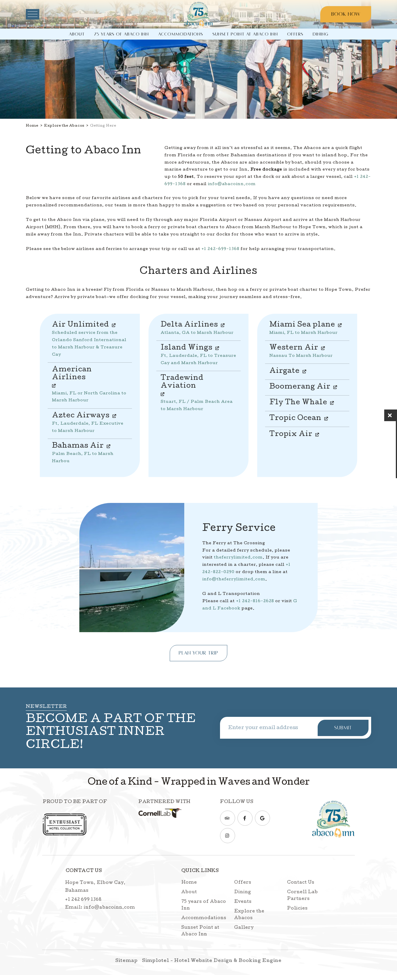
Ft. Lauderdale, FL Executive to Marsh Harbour (88, 423)
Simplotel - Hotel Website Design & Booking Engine (212, 961)
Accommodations (180, 34)
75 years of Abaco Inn (121, 34)
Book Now (345, 14)
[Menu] (32, 14)
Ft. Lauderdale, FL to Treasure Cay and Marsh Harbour (198, 356)
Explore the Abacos (64, 125)
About (77, 34)
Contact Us (300, 883)
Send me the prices (359, 453)
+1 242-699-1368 (220, 249)
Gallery (244, 928)
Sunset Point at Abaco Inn (245, 34)
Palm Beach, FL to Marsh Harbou (83, 454)
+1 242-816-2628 (255, 601)
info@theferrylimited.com (233, 579)
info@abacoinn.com (232, 184)
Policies (297, 909)
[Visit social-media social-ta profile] (227, 818)
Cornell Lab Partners (302, 895)
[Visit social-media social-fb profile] (245, 818)
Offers (295, 34)
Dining (320, 34)
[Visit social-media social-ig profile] (227, 835)
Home (32, 125)
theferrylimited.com (238, 558)
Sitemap (126, 961)
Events (243, 902)
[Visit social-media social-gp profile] (262, 818)
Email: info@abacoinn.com (100, 908)
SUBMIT (343, 728)
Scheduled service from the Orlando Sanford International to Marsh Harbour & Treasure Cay (89, 340)
